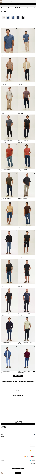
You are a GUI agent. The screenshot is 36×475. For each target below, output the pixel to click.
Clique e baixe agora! (18, 4)
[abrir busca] (8, 7)
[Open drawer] (1, 7)
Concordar (18, 472)
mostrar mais (18, 390)
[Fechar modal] (34, 1)
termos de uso (22, 422)
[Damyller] (18, 7)
